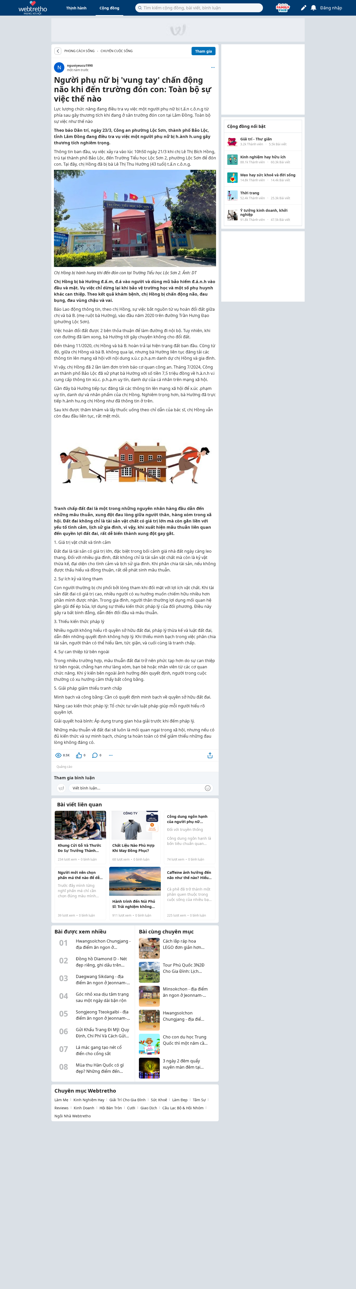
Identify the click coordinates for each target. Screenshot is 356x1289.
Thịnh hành (76, 7)
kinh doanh (84, 1107)
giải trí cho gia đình (127, 1099)
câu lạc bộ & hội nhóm (183, 1107)
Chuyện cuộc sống (117, 51)
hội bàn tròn (111, 1107)
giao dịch (148, 1107)
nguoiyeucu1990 (80, 65)
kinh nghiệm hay (88, 1099)
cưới (131, 1107)
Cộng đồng (109, 7)
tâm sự (199, 1099)
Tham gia (203, 51)
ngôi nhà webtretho (72, 1115)
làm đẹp (180, 1099)
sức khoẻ (159, 1099)
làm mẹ (61, 1099)
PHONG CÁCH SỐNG (79, 51)
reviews (61, 1107)
